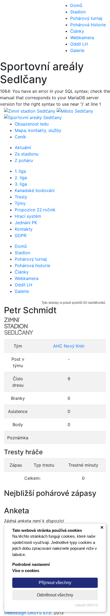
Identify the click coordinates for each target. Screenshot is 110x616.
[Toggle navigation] (11, 30)
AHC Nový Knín (68, 346)
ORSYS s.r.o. (40, 612)
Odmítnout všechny (55, 595)
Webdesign (16, 612)
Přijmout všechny (55, 582)
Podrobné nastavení (31, 564)
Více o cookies (25, 570)
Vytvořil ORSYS (86, 605)
